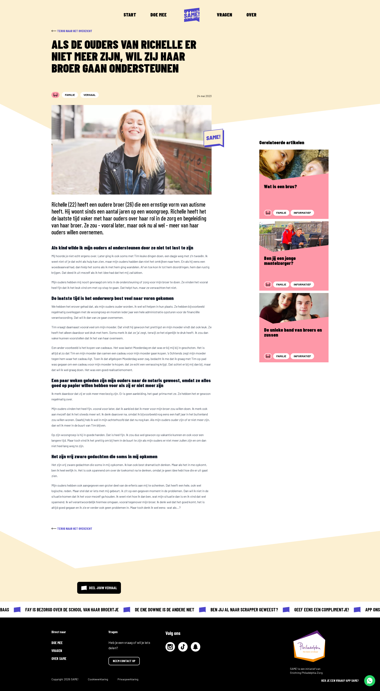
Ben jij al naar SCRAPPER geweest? (237, 609)
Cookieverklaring (98, 679)
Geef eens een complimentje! (314, 609)
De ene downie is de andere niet (157, 609)
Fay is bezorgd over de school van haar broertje (65, 609)
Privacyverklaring (128, 679)
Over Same (58, 658)
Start (130, 14)
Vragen (224, 14)
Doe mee (158, 14)
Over (251, 14)
